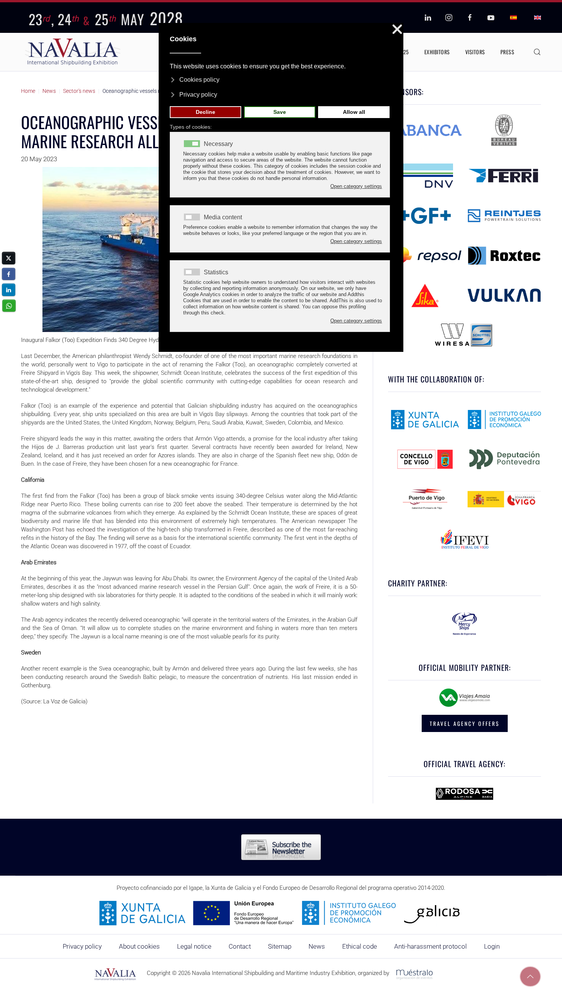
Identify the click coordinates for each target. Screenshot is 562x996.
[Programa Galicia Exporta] (281, 912)
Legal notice (194, 946)
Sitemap (279, 946)
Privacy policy (82, 946)
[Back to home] (72, 52)
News (317, 946)
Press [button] (507, 52)
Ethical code (359, 946)
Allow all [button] (354, 112)
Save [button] (279, 112)
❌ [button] (397, 29)
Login (492, 946)
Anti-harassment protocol (430, 946)
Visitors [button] (475, 52)
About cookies (139, 946)
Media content (223, 217)
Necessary (218, 144)
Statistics (216, 272)
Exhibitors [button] (437, 52)
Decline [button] (205, 112)
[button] (537, 52)
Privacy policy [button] (198, 94)
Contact (240, 946)
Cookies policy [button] (199, 79)
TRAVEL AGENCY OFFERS (465, 723)
